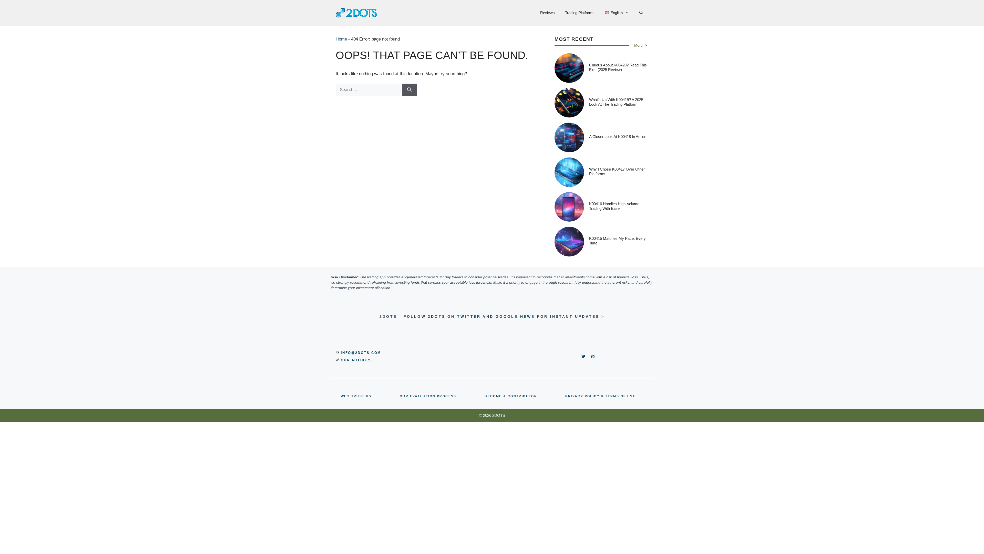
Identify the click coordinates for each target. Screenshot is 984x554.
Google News (515, 316)
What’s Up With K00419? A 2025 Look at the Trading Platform (616, 101)
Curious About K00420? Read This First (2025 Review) (618, 67)
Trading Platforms (579, 13)
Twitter (469, 316)
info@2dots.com (361, 353)
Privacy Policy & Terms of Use (600, 396)
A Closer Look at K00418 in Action (617, 136)
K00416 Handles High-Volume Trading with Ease (614, 206)
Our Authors (357, 360)
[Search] (409, 90)
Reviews (547, 13)
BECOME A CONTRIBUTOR (511, 396)
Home (341, 39)
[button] (641, 13)
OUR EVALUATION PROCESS (428, 396)
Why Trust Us (356, 396)
